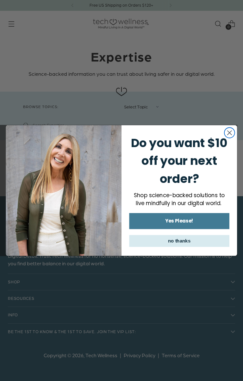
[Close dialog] (229, 132)
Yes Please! (179, 220)
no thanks (179, 240)
